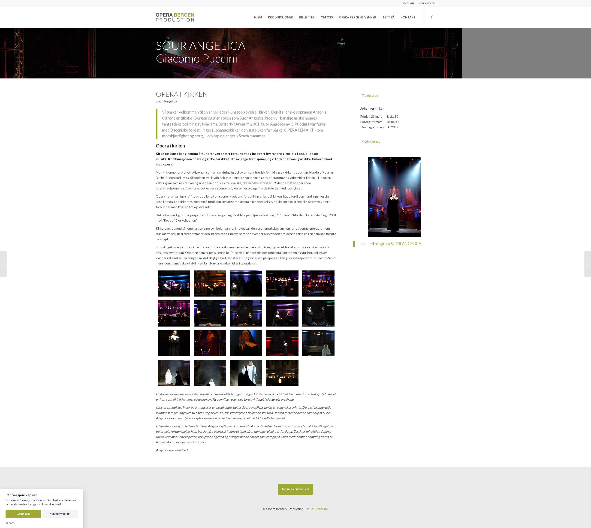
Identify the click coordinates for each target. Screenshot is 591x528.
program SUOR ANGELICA (398, 243)
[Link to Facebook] (431, 17)
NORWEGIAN (427, 3)
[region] (394, 117)
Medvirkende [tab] (371, 141)
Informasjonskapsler (295, 489)
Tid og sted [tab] (370, 95)
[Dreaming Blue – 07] (587, 264)
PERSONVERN (317, 509)
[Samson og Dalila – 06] (3, 264)
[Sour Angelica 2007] (174, 284)
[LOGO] (185, 17)
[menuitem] (408, 3)
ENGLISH (408, 3)
